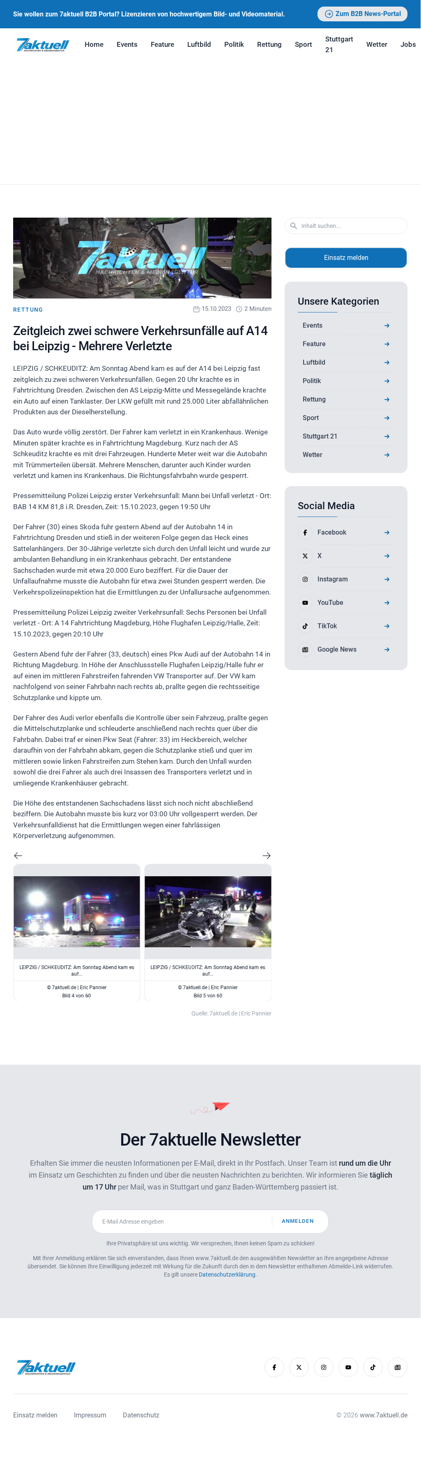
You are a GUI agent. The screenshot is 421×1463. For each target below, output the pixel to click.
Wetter (376, 44)
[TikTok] (373, 1367)
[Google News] (397, 1367)
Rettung (269, 44)
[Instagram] (324, 1367)
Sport (303, 44)
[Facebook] (274, 1367)
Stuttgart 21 (339, 44)
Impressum (90, 1415)
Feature (162, 44)
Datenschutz (141, 1415)
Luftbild (199, 44)
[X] (299, 1367)
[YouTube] (348, 1367)
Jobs (408, 44)
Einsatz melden (346, 258)
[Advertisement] (210, 122)
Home (94, 44)
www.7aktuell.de (383, 1415)
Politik (234, 44)
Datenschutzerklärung (227, 1274)
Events (127, 44)
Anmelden (298, 1221)
